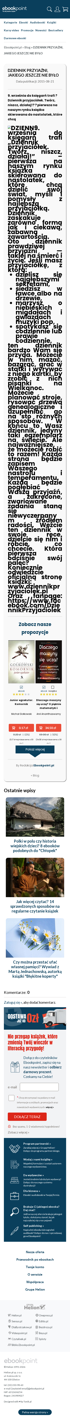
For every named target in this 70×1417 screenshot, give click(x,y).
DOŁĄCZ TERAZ (27, 1117)
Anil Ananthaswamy (49, 714)
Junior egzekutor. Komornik (21, 702)
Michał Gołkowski (21, 714)
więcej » (50, 1107)
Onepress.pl (46, 1315)
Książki (51, 22)
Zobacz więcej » (18, 1132)
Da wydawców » (33, 1175)
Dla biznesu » (31, 1191)
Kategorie (10, 22)
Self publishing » (33, 1225)
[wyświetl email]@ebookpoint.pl (27, 1388)
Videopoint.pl (19, 1333)
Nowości (40, 30)
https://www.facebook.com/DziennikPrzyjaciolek (34, 605)
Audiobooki (37, 22)
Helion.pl (17, 1315)
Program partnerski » (37, 1143)
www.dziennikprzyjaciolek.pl (34, 588)
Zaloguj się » (13, 1002)
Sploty (42, 1339)
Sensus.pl (17, 1321)
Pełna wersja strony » (35, 1412)
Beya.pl (43, 1333)
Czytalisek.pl (19, 1339)
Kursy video (11, 30)
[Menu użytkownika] (57, 9)
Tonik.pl (28, 1401)
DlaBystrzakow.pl (22, 1327)
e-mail (12, 1087)
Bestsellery (55, 30)
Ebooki (23, 22)
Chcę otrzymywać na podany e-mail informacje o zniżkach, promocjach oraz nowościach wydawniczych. (37, 1102)
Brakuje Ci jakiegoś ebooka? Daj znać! (41, 1208)
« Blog (35, 775)
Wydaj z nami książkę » (37, 1159)
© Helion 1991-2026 (14, 1366)
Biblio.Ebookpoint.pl (23, 1345)
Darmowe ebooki (15, 38)
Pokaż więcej (35, 749)
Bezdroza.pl (45, 1327)
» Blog (26, 47)
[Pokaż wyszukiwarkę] (49, 9)
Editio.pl (43, 1321)
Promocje (27, 30)
